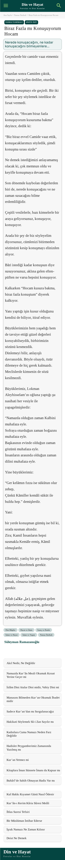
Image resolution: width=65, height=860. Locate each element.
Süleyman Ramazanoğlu (21, 642)
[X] (16, 649)
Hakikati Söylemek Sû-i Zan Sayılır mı (30, 721)
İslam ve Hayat (12, 635)
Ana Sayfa (7, 15)
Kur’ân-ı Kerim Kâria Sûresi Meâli (28, 803)
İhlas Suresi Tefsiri (18, 812)
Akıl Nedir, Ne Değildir (21, 663)
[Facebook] (8, 649)
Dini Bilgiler (10, 630)
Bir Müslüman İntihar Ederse (24, 820)
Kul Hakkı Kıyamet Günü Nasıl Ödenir (30, 794)
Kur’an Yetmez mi (18, 760)
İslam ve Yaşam (29, 635)
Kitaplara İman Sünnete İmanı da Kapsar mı (33, 770)
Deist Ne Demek (17, 838)
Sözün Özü (31, 22)
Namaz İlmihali (20, 15)
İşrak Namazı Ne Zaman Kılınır (26, 829)
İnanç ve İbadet (43, 630)
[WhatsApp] (24, 649)
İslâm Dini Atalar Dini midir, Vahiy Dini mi (33, 687)
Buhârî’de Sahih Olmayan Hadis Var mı (31, 780)
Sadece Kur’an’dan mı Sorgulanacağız (30, 711)
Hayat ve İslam (26, 630)
